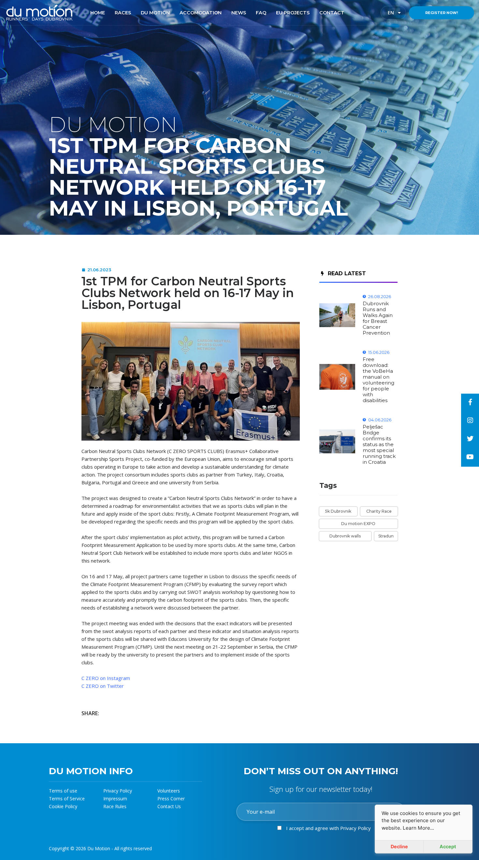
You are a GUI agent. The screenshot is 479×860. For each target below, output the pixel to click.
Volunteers (168, 791)
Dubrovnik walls (345, 536)
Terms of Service (67, 798)
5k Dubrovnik (338, 511)
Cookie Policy (63, 806)
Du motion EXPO (358, 523)
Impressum (115, 798)
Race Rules (114, 806)
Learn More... (418, 828)
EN (396, 12)
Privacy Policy (117, 791)
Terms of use (63, 791)
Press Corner (171, 798)
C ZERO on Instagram (105, 678)
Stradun (386, 536)
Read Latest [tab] (347, 273)
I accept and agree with (328, 828)
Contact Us (169, 806)
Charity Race (379, 511)
